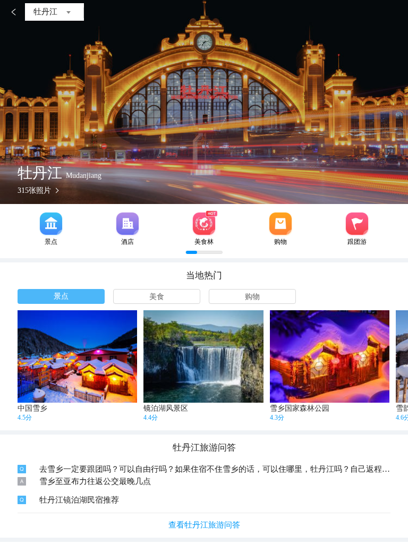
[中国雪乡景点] (77, 356)
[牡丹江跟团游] (357, 223)
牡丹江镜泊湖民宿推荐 (79, 500)
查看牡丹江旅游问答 (204, 525)
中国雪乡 (32, 408)
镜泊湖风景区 (165, 408)
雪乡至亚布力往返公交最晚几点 (95, 481)
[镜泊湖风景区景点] (203, 356)
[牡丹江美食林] (204, 223)
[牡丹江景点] (51, 223)
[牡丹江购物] (280, 223)
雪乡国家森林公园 (299, 408)
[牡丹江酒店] (127, 223)
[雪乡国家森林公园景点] (329, 356)
